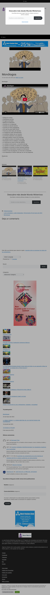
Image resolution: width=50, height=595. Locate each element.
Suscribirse (38, 18)
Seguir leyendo (25, 21)
